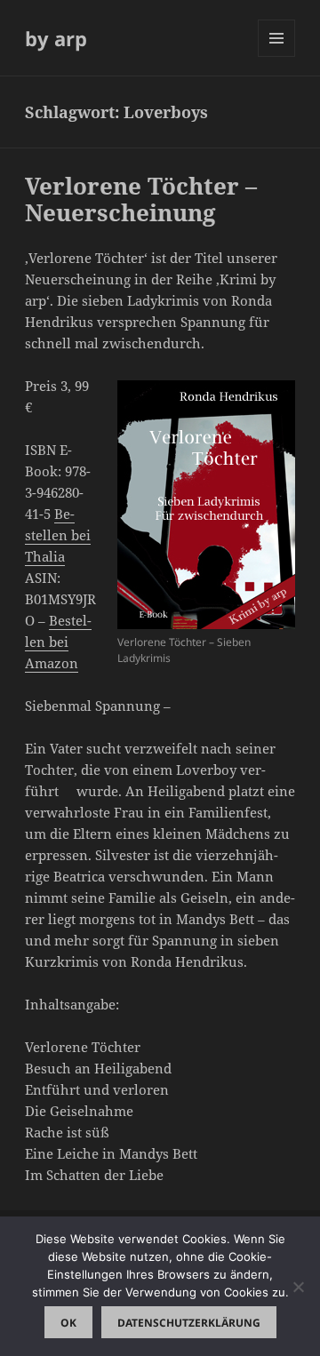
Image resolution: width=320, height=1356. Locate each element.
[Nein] (298, 1287)
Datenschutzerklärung (188, 1322)
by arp (56, 38)
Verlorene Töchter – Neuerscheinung (141, 199)
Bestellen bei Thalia (58, 535)
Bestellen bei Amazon (58, 641)
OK (68, 1322)
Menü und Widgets (277, 56)
